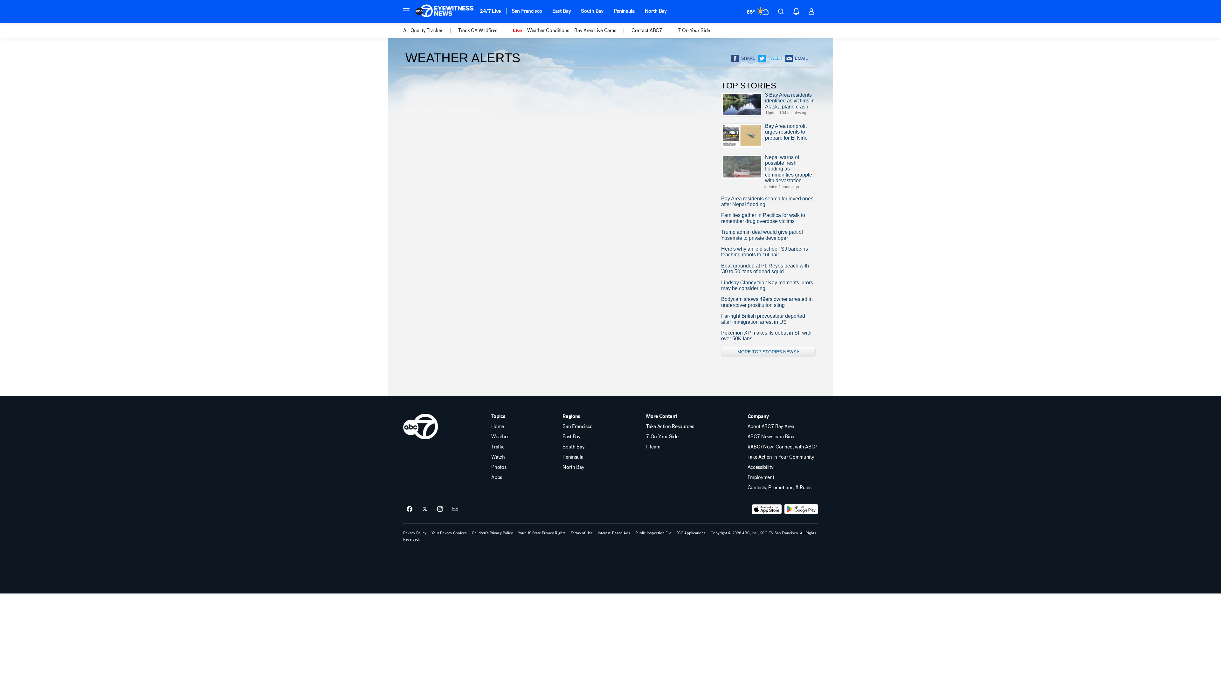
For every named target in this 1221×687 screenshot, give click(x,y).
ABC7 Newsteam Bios (771, 436)
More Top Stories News (766, 351)
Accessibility (761, 467)
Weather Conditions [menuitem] (548, 30)
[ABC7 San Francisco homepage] (444, 11)
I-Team (653, 446)
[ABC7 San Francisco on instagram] (440, 509)
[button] (406, 10)
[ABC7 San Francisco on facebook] (409, 509)
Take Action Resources (670, 426)
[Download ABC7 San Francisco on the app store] (767, 509)
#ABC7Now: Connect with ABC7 (783, 446)
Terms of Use (582, 533)
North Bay (656, 11)
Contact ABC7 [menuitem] (646, 30)
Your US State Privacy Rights (542, 533)
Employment (761, 477)
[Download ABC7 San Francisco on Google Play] (801, 509)
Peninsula (624, 11)
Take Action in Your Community (781, 457)
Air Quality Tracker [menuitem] (423, 30)
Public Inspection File (653, 533)
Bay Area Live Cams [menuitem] (595, 30)
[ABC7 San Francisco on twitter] (424, 509)
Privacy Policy (414, 533)
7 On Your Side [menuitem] (694, 30)
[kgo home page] (420, 426)
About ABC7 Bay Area (771, 426)
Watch (498, 457)
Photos (498, 467)
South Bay (592, 11)
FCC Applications (691, 533)
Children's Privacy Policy (492, 533)
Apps (496, 477)
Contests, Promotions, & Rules (779, 487)
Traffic (498, 446)
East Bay (561, 11)
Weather (500, 436)
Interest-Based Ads (614, 533)
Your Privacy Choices (449, 533)
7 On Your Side (662, 436)
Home (497, 426)
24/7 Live (490, 11)
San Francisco (527, 11)
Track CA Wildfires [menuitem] (477, 30)
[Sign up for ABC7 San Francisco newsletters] (455, 509)
